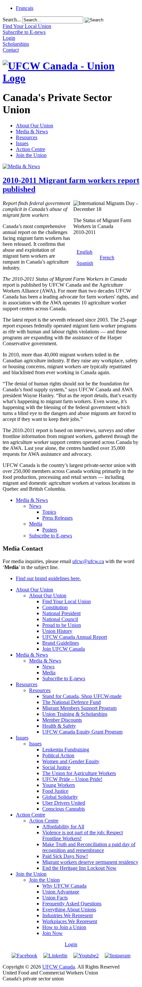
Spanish (85, 263)
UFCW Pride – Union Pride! (72, 779)
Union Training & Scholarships (74, 714)
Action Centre (30, 149)
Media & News (32, 131)
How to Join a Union (64, 927)
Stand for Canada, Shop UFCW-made (82, 696)
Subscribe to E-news (50, 535)
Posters (49, 529)
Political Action (58, 755)
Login (71, 944)
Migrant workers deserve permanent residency (90, 862)
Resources (26, 137)
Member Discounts (62, 720)
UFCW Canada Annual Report (74, 637)
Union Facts (55, 897)
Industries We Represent (67, 915)
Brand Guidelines (60, 643)
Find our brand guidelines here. (48, 578)
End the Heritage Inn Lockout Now (79, 868)
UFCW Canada (58, 967)
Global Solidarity (60, 797)
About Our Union (34, 125)
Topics (49, 512)
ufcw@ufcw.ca (88, 561)
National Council (60, 619)
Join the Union (31, 155)
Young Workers (58, 785)
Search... (12, 19)
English (84, 252)
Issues (22, 143)
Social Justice (56, 767)
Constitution (55, 607)
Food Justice (55, 791)
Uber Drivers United (63, 803)
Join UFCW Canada (63, 649)
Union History (57, 631)
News (35, 506)
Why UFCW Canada (64, 886)
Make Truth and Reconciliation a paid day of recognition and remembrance (88, 847)
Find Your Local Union (66, 601)
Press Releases (57, 518)
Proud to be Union (61, 625)
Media (35, 524)
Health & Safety (59, 726)
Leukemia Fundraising (65, 749)
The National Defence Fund (71, 702)
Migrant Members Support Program (79, 708)
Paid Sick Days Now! (65, 856)
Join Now (52, 933)
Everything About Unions (69, 909)
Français (24, 8)
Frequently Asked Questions (71, 903)
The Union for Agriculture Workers (79, 773)
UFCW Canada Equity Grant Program (82, 732)
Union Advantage (60, 892)
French (107, 257)
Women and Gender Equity (70, 761)
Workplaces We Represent (69, 921)
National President (61, 613)
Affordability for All (63, 826)
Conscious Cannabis (63, 809)
